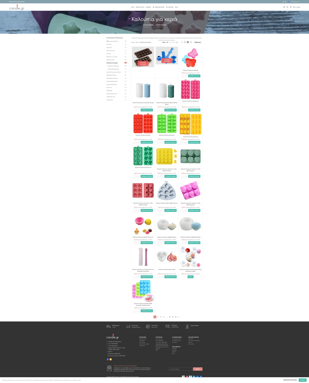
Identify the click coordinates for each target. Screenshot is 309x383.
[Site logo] (16, 7)
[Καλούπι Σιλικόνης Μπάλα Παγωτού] (143, 225)
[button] (194, 75)
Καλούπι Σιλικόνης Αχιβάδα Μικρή (166, 237)
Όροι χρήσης (142, 342)
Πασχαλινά (110, 100)
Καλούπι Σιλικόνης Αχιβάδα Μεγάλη (190, 237)
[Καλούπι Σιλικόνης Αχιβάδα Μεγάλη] (191, 225)
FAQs (157, 350)
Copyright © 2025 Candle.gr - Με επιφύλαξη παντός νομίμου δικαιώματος (123, 376)
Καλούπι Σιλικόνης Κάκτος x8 (143, 167)
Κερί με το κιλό (111, 50)
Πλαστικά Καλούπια (113, 69)
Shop (137, 42)
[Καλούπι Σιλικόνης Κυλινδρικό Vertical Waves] (167, 90)
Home (132, 42)
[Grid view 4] (191, 42)
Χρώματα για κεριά (112, 56)
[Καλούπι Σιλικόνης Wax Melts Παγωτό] (167, 190)
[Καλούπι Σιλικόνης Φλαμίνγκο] (191, 89)
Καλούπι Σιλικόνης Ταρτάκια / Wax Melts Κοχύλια (190, 170)
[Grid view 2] (185, 42)
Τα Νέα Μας (142, 340)
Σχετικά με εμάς (142, 339)
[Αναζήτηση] (287, 7)
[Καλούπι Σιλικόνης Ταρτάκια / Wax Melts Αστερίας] (143, 190)
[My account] (284, 7)
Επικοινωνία (142, 345)
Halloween (109, 90)
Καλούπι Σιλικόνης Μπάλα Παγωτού (143, 237)
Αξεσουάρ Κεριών (111, 75)
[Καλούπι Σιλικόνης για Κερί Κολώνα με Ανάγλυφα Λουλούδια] (143, 257)
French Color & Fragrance (194, 340)
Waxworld (190, 339)
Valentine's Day (111, 96)
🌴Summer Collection (112, 41)
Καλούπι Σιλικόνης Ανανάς (190, 137)
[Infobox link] (113, 327)
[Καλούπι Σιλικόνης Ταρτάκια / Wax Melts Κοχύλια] (191, 156)
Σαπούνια (109, 87)
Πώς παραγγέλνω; (160, 340)
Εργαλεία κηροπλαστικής (114, 72)
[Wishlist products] (290, 7)
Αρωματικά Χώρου (112, 84)
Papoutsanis (191, 344)
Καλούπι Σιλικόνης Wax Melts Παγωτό (166, 203)
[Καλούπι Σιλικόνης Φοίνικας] (167, 123)
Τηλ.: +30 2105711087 (113, 343)
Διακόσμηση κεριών (112, 78)
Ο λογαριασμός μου (176, 339)
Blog (173, 353)
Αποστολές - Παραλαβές (161, 342)
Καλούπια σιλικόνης (113, 66)
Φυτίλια (109, 53)
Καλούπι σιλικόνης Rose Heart (166, 269)
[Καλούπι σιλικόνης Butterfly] (191, 58)
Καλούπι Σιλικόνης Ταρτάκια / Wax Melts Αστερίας (143, 204)
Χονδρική (158, 348)
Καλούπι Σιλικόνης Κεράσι (143, 135)
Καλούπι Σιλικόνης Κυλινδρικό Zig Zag (143, 102)
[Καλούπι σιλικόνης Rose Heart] (167, 257)
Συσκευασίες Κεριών (112, 81)
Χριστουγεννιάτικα (112, 93)
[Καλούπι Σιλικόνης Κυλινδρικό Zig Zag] (143, 90)
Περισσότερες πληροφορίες (290, 380)
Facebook (174, 350)
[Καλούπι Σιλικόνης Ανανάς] (191, 124)
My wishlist (174, 342)
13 (172, 317)
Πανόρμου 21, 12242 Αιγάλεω (114, 341)
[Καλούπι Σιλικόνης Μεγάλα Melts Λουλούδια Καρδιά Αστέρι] (143, 291)
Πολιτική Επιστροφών (144, 344)
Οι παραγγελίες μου (176, 340)
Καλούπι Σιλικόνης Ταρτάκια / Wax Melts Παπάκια (167, 170)
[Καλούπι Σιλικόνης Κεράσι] (143, 123)
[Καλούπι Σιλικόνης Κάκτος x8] (143, 155)
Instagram (174, 348)
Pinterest (174, 351)
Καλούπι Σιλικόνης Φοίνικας (167, 135)
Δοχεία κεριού (110, 60)
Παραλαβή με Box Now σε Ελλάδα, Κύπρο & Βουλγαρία (162, 344)
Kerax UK (190, 342)
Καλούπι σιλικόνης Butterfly (190, 70)
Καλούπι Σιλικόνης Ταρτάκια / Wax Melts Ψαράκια (190, 204)
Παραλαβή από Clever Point (162, 347)
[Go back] (130, 18)
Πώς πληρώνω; (159, 339)
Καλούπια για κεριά (112, 63)
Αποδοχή (302, 380)
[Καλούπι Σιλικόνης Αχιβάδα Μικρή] (167, 225)
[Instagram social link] (285, 1)
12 (169, 317)
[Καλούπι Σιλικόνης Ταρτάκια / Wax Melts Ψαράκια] (191, 190)
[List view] (182, 42)
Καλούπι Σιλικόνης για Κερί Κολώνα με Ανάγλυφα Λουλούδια (143, 270)
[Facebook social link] (283, 1)
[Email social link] (110, 359)
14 (175, 317)
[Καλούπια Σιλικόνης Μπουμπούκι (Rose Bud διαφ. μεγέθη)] (191, 257)
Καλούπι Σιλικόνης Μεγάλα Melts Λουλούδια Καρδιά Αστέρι (143, 304)
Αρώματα (109, 47)
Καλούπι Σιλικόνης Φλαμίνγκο (190, 101)
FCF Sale (109, 44)
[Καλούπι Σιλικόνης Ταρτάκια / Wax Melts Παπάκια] (167, 156)
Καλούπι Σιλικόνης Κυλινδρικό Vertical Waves (166, 103)
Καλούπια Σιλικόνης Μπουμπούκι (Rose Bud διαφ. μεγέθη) (190, 270)
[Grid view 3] (188, 42)
